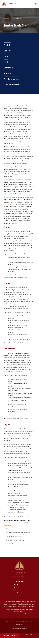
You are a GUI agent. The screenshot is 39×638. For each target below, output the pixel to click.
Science (7, 73)
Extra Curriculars (11, 85)
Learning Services (9, 204)
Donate (16, 588)
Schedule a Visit (19, 581)
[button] (35, 4)
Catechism (8, 68)
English (7, 45)
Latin (6, 56)
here (25, 277)
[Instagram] (21, 592)
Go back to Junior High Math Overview (18, 532)
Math (6, 62)
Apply (16, 584)
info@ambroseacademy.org (19, 628)
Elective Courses (11, 79)
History (7, 51)
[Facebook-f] (17, 592)
